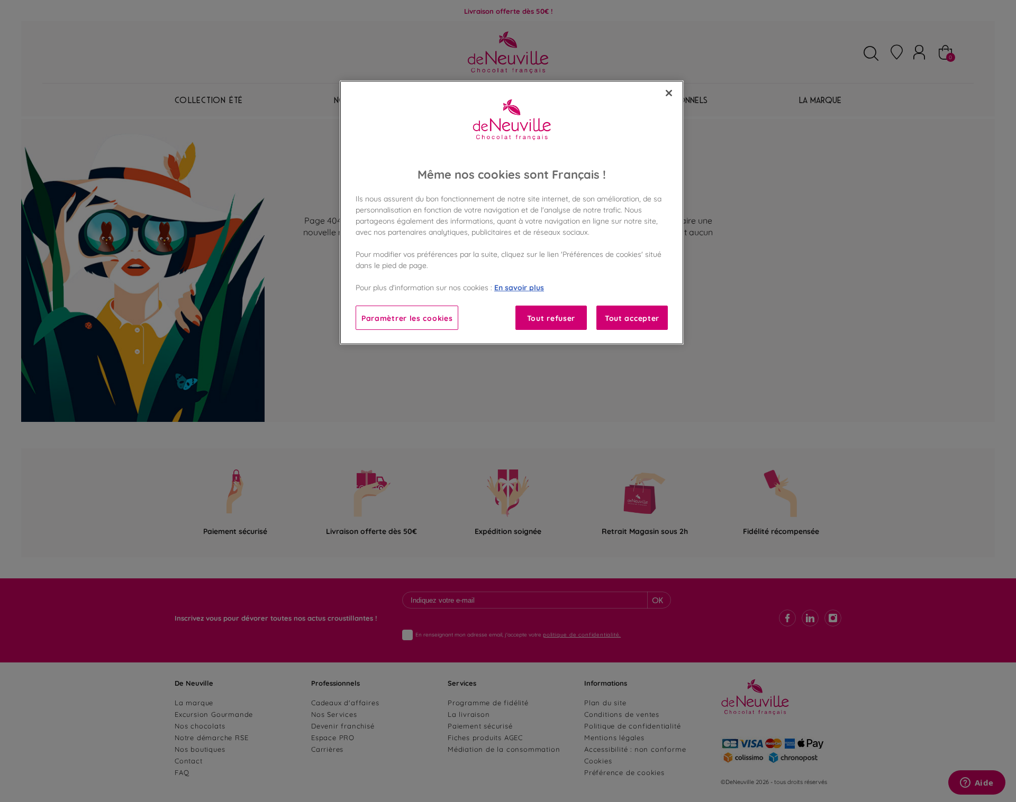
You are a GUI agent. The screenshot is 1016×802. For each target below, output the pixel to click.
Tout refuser (551, 317)
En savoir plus (519, 286)
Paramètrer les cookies (406, 317)
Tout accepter (632, 317)
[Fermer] (669, 93)
